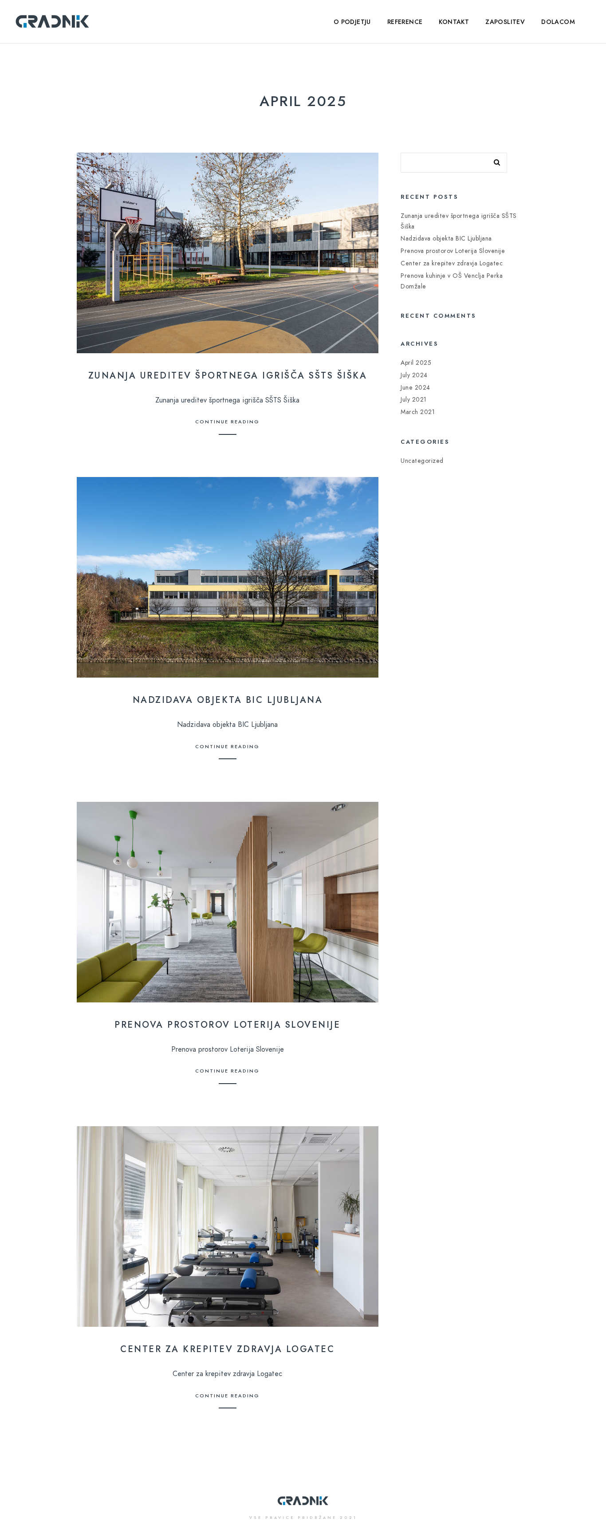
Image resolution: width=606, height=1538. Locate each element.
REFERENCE (405, 22)
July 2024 (414, 375)
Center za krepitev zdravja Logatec (227, 1349)
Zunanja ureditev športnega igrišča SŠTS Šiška (227, 375)
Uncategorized (422, 461)
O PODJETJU (352, 22)
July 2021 (414, 399)
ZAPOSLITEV (505, 22)
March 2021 (418, 412)
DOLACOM (558, 22)
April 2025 (416, 363)
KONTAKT (454, 22)
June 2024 (415, 387)
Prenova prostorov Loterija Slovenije (227, 1024)
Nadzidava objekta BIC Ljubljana (228, 700)
